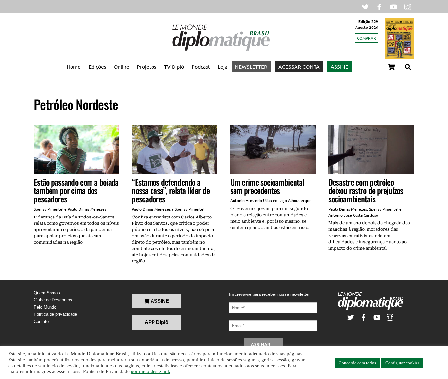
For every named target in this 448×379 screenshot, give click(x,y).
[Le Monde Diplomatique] (221, 49)
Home (74, 66)
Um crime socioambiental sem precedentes (267, 186)
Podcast (201, 66)
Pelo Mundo (45, 307)
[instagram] (407, 6)
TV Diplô (174, 66)
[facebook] (379, 6)
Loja (222, 66)
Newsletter (251, 66)
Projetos (146, 66)
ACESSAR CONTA (299, 66)
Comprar (366, 38)
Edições (97, 66)
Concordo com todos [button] (357, 362)
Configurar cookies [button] (402, 362)
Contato (41, 321)
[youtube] (393, 6)
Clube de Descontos (53, 299)
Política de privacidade (55, 314)
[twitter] (365, 6)
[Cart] (391, 66)
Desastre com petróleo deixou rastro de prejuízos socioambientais (365, 190)
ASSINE (339, 66)
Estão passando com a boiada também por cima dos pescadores (76, 190)
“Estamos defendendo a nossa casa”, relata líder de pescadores (171, 190)
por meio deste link (150, 371)
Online (121, 66)
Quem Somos (47, 292)
